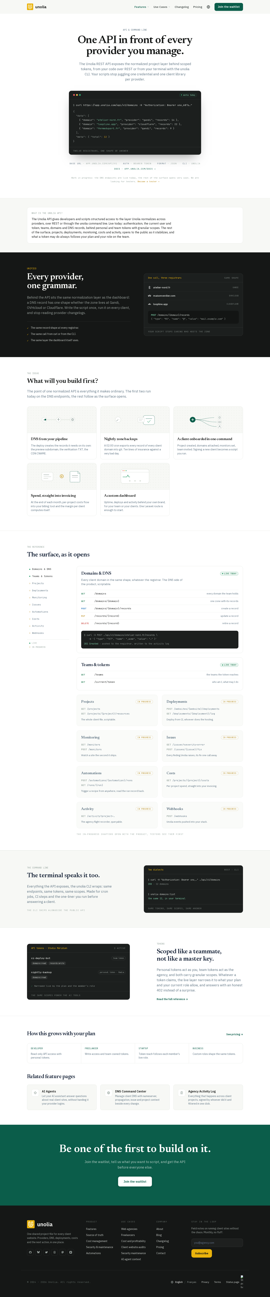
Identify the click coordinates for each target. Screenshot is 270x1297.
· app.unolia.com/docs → (135, 169)
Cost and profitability (133, 1241)
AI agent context (131, 1259)
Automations (40, 611)
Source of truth (94, 1235)
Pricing (197, 6)
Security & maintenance (99, 1247)
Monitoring (39, 597)
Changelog (182, 6)
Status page (232, 1282)
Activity (38, 625)
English (179, 1282)
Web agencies (129, 1229)
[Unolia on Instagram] (70, 1252)
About (159, 1229)
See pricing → (234, 1034)
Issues (36, 604)
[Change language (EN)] (208, 7)
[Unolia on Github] (30, 1252)
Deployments (40, 590)
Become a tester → (148, 181)
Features (140, 6)
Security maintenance (133, 1253)
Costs (35, 618)
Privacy (205, 1282)
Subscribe (201, 1253)
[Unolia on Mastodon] (62, 1252)
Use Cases (160, 6)
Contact (161, 1253)
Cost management (96, 1241)
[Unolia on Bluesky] (38, 1252)
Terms (217, 1282)
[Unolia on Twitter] (46, 1252)
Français (191, 1282)
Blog (159, 1235)
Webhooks (38, 633)
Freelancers (128, 1235)
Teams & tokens (42, 576)
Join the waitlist (229, 6)
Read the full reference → (172, 999)
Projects (38, 583)
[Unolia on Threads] (54, 1252)
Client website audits (133, 1247)
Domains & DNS (41, 569)
